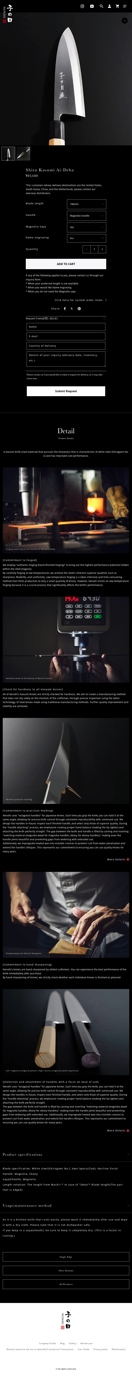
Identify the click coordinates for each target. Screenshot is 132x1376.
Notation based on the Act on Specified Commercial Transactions (40, 1349)
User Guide (83, 1349)
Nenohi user (86, 1343)
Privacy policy (101, 1349)
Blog (62, 1343)
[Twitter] (72, 308)
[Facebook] (64, 308)
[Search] (101, 6)
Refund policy (118, 1349)
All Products (66, 1284)
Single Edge (66, 1256)
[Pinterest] (79, 308)
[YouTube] (92, 6)
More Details (116, 859)
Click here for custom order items (79, 300)
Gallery (72, 1343)
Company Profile (47, 1343)
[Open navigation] (125, 6)
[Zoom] (125, 21)
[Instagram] (81, 6)
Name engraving (37, 237)
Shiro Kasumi (66, 1270)
